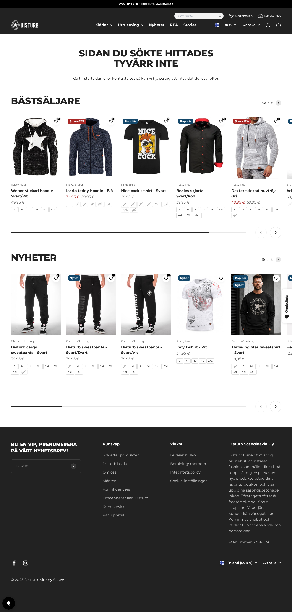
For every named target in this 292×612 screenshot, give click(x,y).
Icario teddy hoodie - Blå (89, 191)
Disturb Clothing (22, 341)
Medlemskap (244, 16)
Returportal (113, 515)
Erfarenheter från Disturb (125, 498)
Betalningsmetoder (188, 464)
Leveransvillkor (183, 455)
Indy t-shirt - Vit (191, 347)
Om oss (109, 472)
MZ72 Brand (74, 184)
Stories (190, 25)
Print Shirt (128, 184)
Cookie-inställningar (188, 481)
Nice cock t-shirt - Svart (143, 191)
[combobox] (195, 15)
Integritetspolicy (185, 472)
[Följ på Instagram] (26, 563)
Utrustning (128, 25)
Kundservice (272, 15)
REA (174, 25)
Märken (110, 481)
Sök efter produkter (121, 455)
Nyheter (156, 25)
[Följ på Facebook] (14, 563)
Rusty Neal (18, 184)
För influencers (116, 489)
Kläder (101, 25)
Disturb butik (115, 464)
